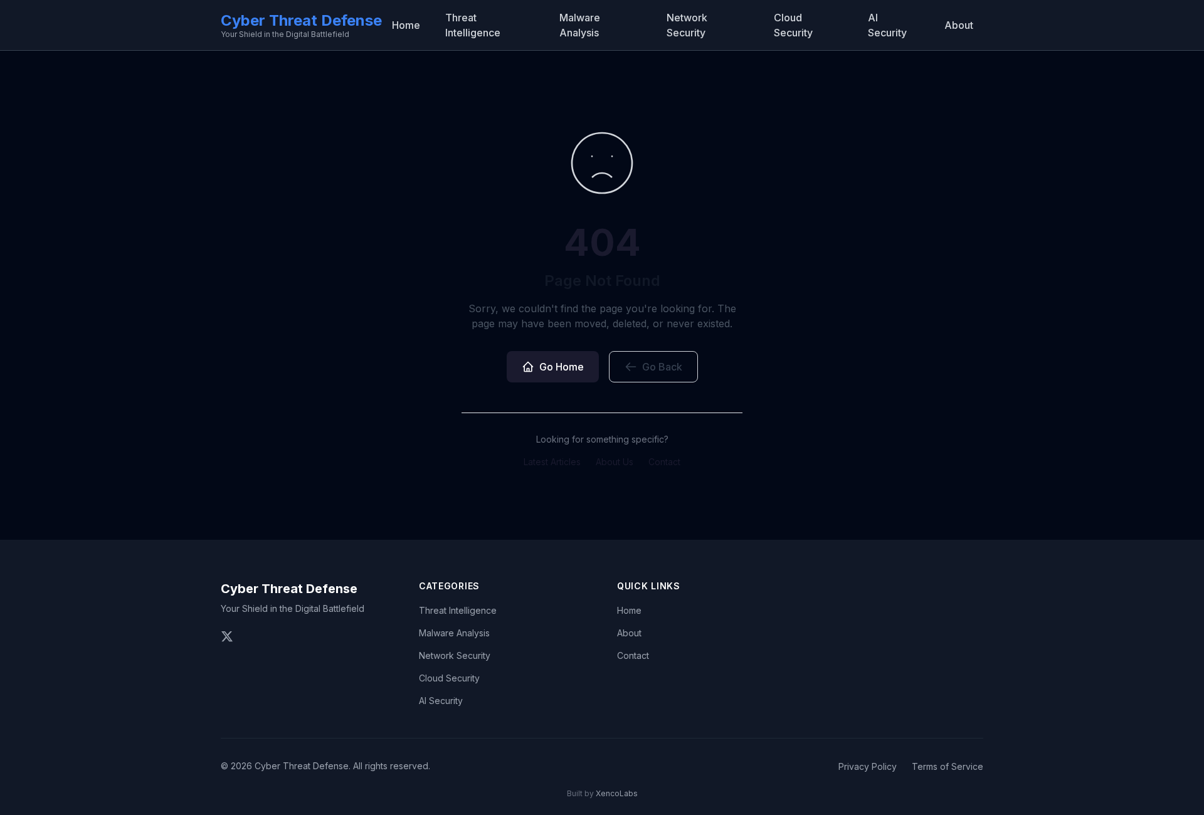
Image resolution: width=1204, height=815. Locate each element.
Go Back (662, 366)
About (958, 25)
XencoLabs (617, 793)
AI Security (887, 25)
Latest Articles (552, 461)
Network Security (687, 25)
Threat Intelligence (472, 25)
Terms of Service (947, 766)
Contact (664, 461)
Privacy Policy (867, 766)
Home (406, 25)
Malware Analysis (579, 25)
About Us (614, 461)
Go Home (561, 366)
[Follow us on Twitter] (227, 636)
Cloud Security (793, 25)
